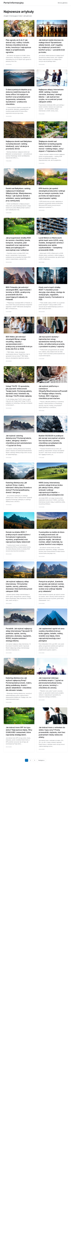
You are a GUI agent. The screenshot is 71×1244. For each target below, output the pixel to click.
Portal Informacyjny (14, 2)
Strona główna (62, 3)
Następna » (41, 760)
